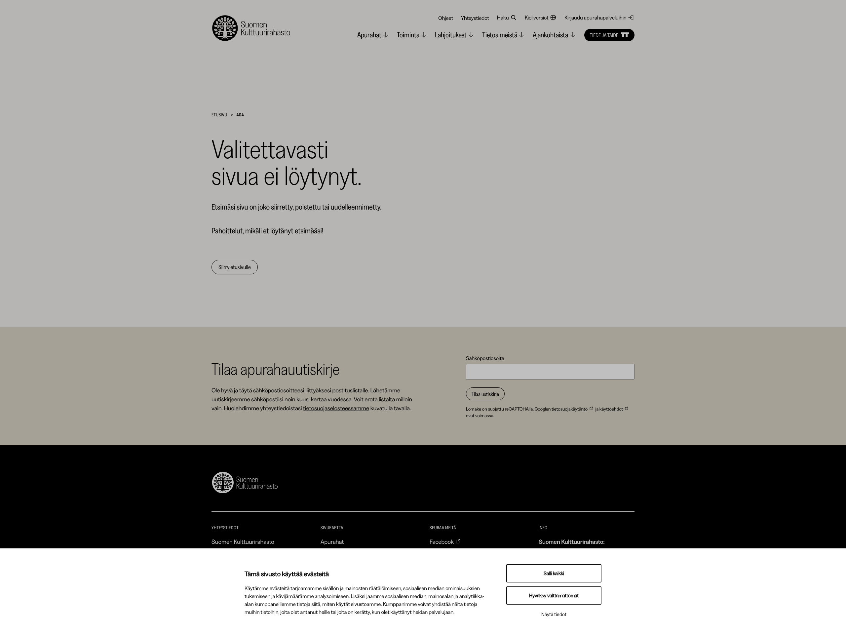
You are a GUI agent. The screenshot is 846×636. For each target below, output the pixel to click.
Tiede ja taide (604, 35)
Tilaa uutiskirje (485, 394)
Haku (503, 17)
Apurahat (332, 541)
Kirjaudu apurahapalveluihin (595, 17)
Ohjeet (445, 18)
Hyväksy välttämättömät (554, 595)
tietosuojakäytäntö (570, 409)
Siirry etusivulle (234, 267)
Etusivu (219, 115)
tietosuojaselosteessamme (336, 408)
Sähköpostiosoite (485, 358)
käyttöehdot (611, 409)
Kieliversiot (537, 17)
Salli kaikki (554, 573)
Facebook (442, 541)
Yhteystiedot (475, 18)
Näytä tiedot (553, 614)
